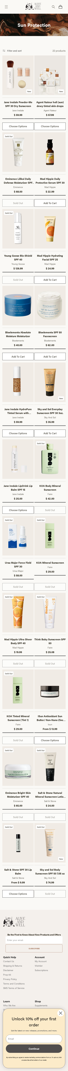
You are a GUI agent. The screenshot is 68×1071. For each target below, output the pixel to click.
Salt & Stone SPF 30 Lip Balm (18, 871)
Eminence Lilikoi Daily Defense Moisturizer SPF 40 (18, 181)
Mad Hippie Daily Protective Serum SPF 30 (50, 180)
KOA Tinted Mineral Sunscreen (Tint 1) (18, 718)
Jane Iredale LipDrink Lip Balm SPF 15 (18, 487)
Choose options (18, 126)
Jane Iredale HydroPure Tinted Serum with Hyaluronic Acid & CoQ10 (18, 411)
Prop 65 (7, 974)
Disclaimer (8, 970)
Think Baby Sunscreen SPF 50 (50, 641)
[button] (6, 6)
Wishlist (38, 965)
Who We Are (9, 1005)
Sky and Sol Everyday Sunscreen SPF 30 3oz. (50, 411)
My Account (40, 961)
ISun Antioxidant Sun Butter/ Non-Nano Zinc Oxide (50, 718)
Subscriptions (41, 970)
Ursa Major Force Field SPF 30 (18, 564)
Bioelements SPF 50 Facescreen (50, 334)
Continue (34, 1048)
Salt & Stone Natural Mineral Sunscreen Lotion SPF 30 (50, 795)
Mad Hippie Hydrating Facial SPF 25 (50, 257)
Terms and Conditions (14, 983)
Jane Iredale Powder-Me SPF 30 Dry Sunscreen (18, 104)
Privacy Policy (10, 979)
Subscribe (34, 948)
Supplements (41, 1005)
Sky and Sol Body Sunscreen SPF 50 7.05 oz (50, 871)
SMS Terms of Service (13, 988)
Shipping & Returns (12, 965)
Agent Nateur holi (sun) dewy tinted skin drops (50, 104)
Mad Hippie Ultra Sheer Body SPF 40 (18, 641)
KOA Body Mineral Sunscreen (50, 487)
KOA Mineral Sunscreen (50, 562)
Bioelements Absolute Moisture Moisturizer (18, 334)
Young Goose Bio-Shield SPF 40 (18, 257)
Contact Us (8, 961)
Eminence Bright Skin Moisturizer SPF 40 (18, 794)
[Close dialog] (60, 1013)
